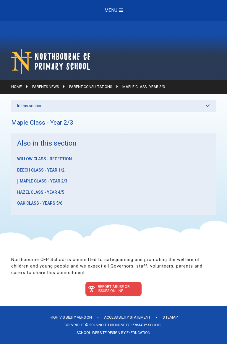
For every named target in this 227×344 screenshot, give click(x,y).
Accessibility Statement (127, 317)
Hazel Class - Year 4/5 (40, 192)
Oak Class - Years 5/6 (39, 203)
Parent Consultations (90, 86)
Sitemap (170, 317)
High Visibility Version (71, 317)
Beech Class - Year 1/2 (40, 170)
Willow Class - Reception (44, 158)
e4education (138, 332)
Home (16, 86)
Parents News (45, 86)
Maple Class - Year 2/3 (143, 86)
